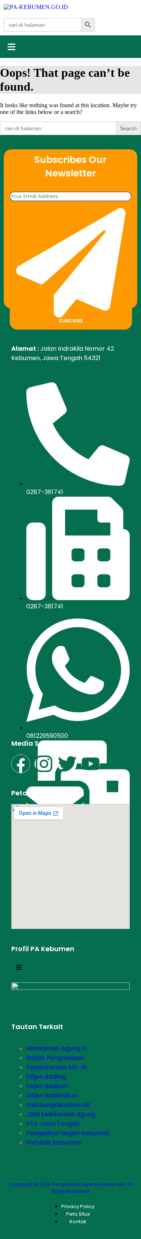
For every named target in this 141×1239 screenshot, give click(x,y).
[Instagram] (44, 763)
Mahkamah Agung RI (56, 1048)
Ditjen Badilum (47, 1086)
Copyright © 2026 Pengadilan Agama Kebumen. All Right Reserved (70, 1188)
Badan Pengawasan (55, 1058)
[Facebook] (20, 763)
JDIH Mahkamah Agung (60, 1114)
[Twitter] (67, 763)
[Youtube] (90, 763)
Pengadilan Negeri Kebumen (68, 1133)
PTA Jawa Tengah (52, 1123)
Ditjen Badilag (46, 1076)
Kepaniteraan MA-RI (56, 1067)
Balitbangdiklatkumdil (58, 1105)
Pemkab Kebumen (53, 1142)
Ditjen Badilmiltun (51, 1095)
